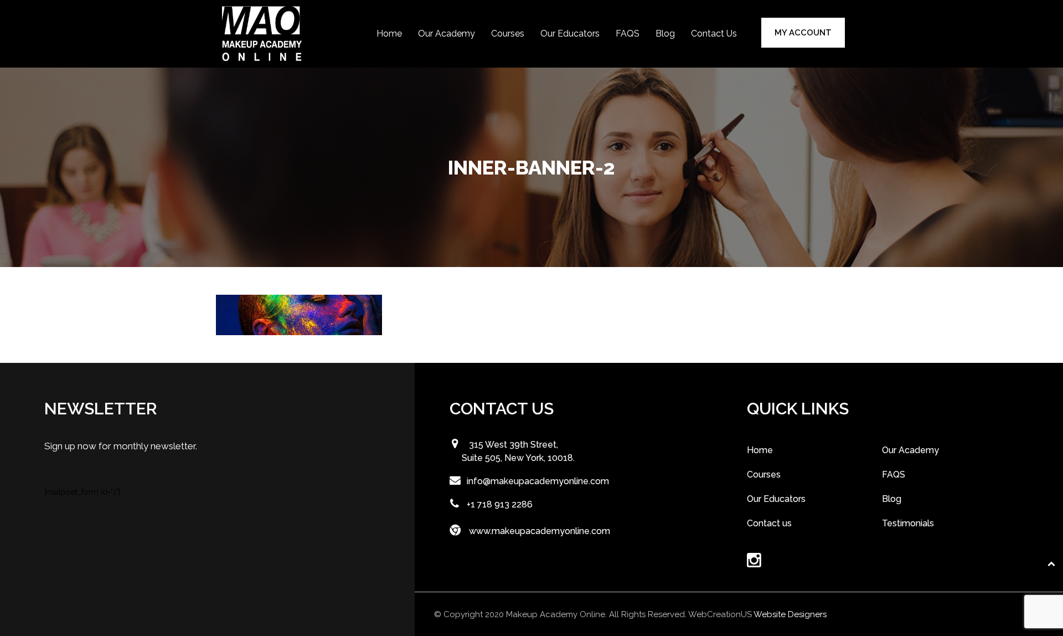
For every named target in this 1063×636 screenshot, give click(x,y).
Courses (507, 33)
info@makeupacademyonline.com (538, 481)
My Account (803, 33)
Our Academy (446, 33)
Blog (665, 33)
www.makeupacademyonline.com (539, 531)
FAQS (627, 33)
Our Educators (570, 33)
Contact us (714, 33)
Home (389, 33)
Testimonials (908, 523)
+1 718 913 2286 (500, 504)
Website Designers (790, 614)
